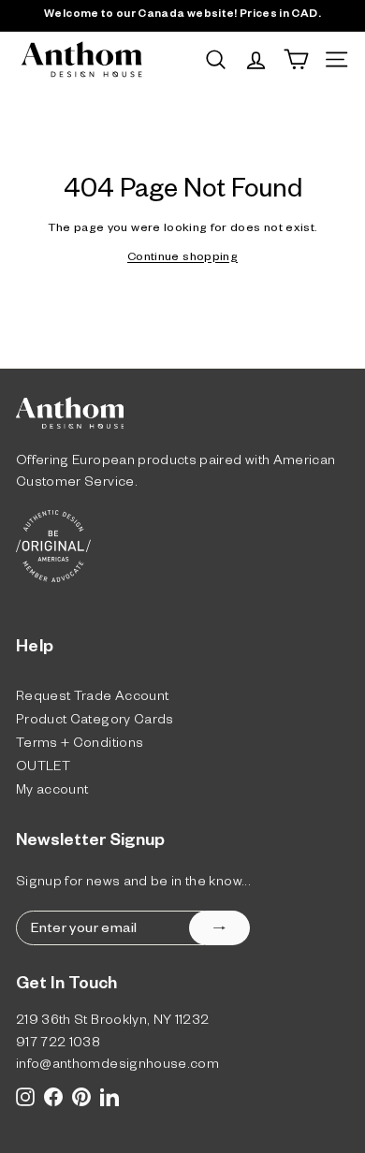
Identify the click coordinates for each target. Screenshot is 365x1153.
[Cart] (296, 59)
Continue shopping (182, 258)
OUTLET (43, 769)
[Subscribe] (219, 928)
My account (52, 792)
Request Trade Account (92, 699)
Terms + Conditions (79, 745)
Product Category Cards (95, 722)
